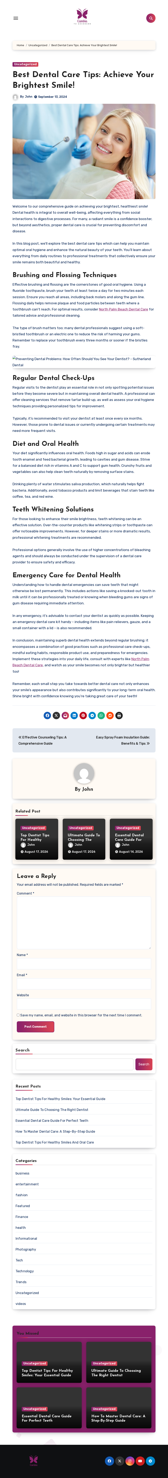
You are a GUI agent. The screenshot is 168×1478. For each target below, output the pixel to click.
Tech (19, 1260)
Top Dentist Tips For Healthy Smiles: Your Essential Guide (60, 1099)
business (23, 1173)
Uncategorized (25, 64)
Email (22, 975)
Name (22, 955)
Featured (23, 1206)
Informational (26, 1239)
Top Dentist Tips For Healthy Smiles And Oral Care (55, 1142)
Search (23, 1050)
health (21, 1228)
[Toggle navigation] (15, 18)
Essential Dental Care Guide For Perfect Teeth (129, 840)
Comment (25, 893)
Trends (21, 1282)
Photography (26, 1249)
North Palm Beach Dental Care (123, 309)
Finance (22, 1217)
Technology (25, 1271)
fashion (22, 1195)
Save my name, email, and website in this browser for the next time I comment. (81, 1015)
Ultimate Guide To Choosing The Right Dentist (84, 840)
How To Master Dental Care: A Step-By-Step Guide (55, 1131)
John (28, 96)
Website (23, 995)
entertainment (27, 1184)
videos (21, 1304)
